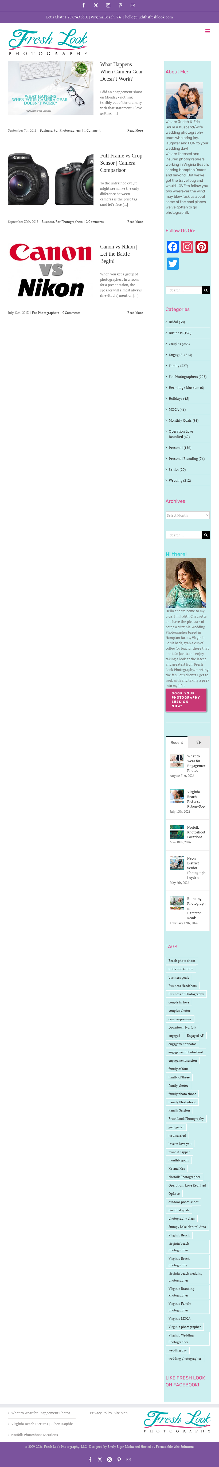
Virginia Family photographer (180, 1307)
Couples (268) (179, 343)
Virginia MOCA (179, 1318)
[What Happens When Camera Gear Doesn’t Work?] (50, 88)
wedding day (178, 1350)
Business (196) (180, 332)
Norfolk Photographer (184, 1177)
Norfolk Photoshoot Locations (196, 832)
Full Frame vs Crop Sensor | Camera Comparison (121, 163)
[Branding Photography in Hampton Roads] (177, 898)
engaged (174, 1036)
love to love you (180, 1144)
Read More (135, 130)
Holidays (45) (179, 398)
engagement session (183, 1060)
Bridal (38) (177, 321)
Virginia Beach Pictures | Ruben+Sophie (196, 799)
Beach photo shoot (182, 961)
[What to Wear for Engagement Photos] (177, 756)
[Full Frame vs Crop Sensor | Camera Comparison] (50, 179)
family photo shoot (182, 1094)
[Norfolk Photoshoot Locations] (177, 827)
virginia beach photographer (179, 1246)
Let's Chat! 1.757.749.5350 (67, 16)
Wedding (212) (180, 480)
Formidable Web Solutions (175, 1447)
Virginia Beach (179, 1235)
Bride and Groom (181, 969)
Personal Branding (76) (187, 458)
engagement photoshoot (186, 1052)
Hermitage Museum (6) (186, 387)
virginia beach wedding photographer (185, 1276)
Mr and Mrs (177, 1169)
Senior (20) (177, 469)
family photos (178, 1086)
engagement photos (182, 1044)
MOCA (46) (177, 409)
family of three (179, 1077)
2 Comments (95, 222)
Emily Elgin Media (121, 1447)
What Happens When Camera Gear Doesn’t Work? (121, 71)
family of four (178, 1069)
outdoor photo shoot (183, 1202)
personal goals (179, 1210)
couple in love (179, 1002)
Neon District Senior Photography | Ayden (196, 868)
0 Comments (71, 313)
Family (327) (178, 365)
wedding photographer (185, 1359)
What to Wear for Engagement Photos (196, 763)
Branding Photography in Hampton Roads (196, 908)
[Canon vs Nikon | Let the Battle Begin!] (50, 270)
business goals (179, 977)
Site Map (120, 1412)
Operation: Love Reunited (187, 1185)
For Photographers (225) (187, 376)
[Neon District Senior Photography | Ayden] (177, 858)
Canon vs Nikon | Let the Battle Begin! (118, 254)
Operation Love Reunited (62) (181, 434)
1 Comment (92, 130)
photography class (182, 1218)
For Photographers (67, 130)
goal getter (176, 1127)
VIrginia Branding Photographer (181, 1292)
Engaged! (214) (180, 354)
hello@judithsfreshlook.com (149, 16)
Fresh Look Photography (186, 1119)
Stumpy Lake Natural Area (187, 1227)
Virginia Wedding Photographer (181, 1338)
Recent (177, 742)
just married (177, 1135)
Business (46, 130)
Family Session (179, 1110)
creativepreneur (180, 1019)
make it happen (179, 1152)
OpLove (174, 1194)
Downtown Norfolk (182, 1027)
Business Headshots (183, 986)
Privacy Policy (101, 1412)
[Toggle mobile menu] (208, 31)
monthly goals (179, 1160)
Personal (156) (180, 447)
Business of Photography (186, 994)
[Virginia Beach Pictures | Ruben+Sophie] (177, 792)
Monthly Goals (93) (183, 420)
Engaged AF (195, 1036)
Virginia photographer (185, 1327)
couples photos (179, 1011)
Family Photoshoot (182, 1102)
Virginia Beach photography (179, 1261)
